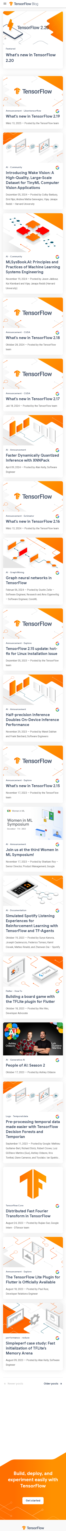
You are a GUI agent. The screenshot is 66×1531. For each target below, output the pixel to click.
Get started (33, 1500)
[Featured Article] (33, 40)
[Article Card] (33, 102)
